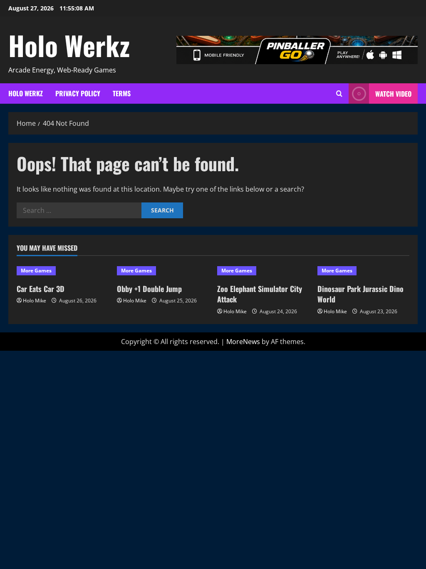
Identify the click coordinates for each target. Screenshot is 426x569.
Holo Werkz (69, 45)
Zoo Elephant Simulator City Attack (259, 293)
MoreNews (243, 341)
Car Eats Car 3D (40, 288)
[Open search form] (339, 93)
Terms (122, 93)
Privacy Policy (77, 93)
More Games (36, 270)
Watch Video (393, 94)
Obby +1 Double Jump (149, 288)
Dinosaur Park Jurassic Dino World (360, 293)
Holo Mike (34, 300)
